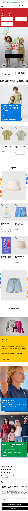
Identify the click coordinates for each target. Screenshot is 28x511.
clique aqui (3, 499)
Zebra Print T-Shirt (6, 146)
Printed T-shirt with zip (5, 224)
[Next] (22, 2)
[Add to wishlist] (2, 128)
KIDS (7, 24)
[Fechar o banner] (26, 481)
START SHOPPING (14, 308)
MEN (21, 19)
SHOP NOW (14, 56)
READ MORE (5, 359)
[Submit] (23, 477)
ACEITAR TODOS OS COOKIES (14, 504)
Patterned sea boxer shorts (19, 224)
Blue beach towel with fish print (6, 257)
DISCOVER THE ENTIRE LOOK (9, 119)
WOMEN (7, 19)
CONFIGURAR (14, 508)
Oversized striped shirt (20, 147)
